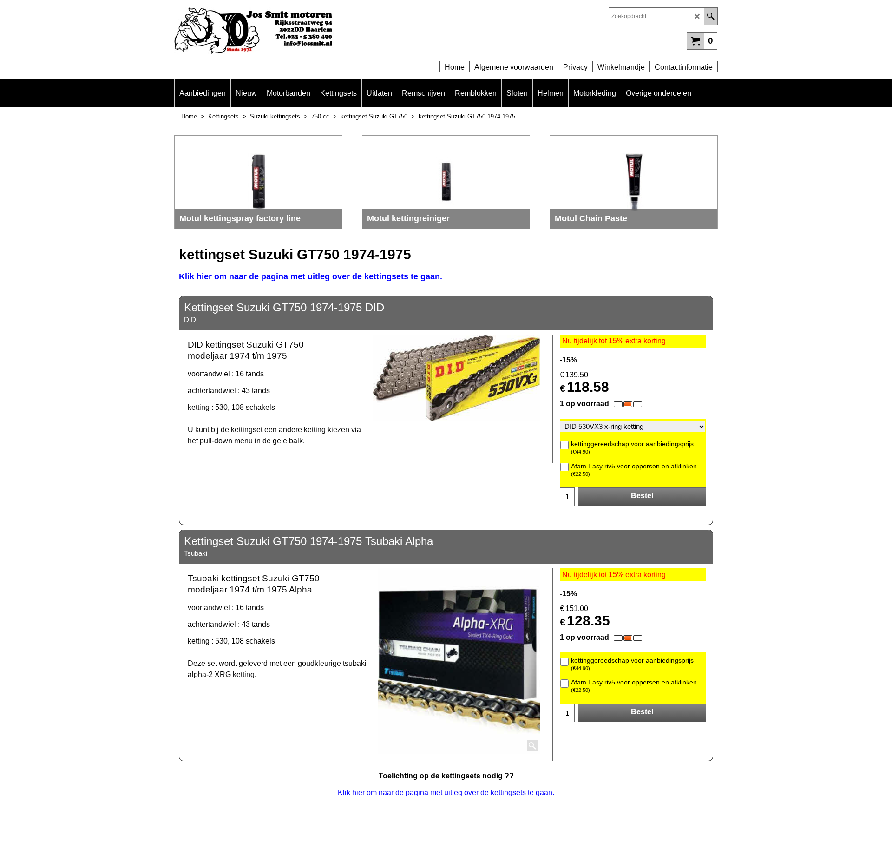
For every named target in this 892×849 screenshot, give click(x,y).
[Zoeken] (710, 16)
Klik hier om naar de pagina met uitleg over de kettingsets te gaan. (310, 276)
